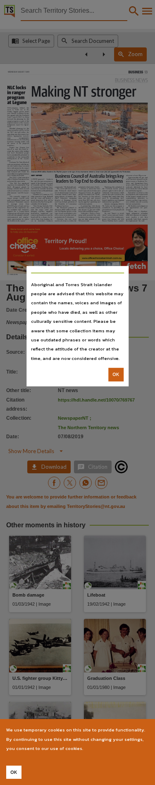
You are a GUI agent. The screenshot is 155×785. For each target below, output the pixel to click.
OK (115, 374)
